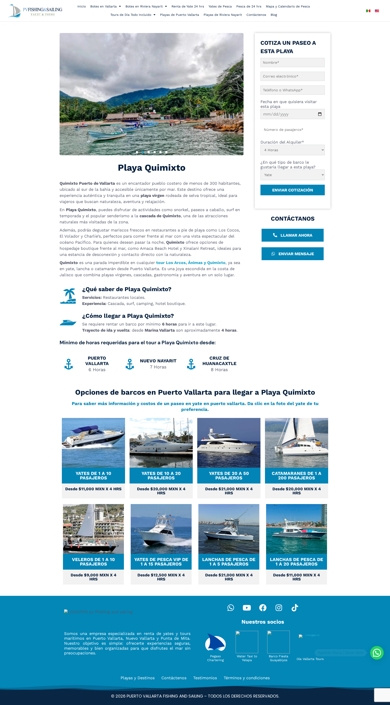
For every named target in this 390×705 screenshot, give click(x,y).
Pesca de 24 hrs (248, 6)
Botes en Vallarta (103, 6)
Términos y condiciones (247, 677)
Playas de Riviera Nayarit (223, 15)
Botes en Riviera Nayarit (144, 6)
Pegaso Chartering (215, 658)
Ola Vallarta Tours (310, 659)
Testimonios (205, 677)
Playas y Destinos (138, 677)
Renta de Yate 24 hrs (188, 6)
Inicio (81, 6)
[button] (137, 152)
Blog (274, 15)
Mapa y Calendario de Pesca (288, 6)
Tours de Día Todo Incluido (130, 15)
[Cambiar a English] (377, 10)
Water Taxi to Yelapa (247, 658)
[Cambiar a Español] (368, 10)
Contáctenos (256, 15)
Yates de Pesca (220, 6)
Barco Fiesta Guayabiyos (278, 658)
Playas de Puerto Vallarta (179, 15)
